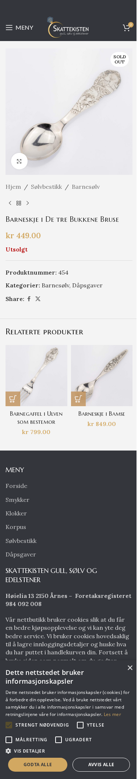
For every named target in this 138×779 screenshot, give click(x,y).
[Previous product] (10, 203)
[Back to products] (18, 203)
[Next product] (27, 203)
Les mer (112, 714)
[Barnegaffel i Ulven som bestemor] (36, 376)
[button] (13, 399)
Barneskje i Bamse (101, 413)
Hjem (13, 186)
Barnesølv (86, 186)
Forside (16, 485)
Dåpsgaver (87, 285)
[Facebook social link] (28, 299)
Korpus (16, 526)
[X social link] (38, 299)
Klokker (16, 513)
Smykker (17, 499)
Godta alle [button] (38, 764)
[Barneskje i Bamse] (102, 376)
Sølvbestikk (46, 186)
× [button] (129, 668)
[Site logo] (69, 26)
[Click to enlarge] (19, 161)
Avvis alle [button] (101, 764)
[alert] (69, 719)
